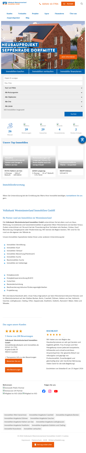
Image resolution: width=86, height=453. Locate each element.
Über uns (73, 14)
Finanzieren (59, 14)
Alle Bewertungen (14, 370)
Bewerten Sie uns (13, 361)
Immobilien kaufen (15, 71)
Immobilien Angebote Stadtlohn (16, 425)
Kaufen (9, 14)
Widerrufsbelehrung (56, 440)
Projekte (35, 14)
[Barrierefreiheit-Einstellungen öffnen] (82, 139)
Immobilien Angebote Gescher (42, 418)
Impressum (26, 440)
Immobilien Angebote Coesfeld (41, 415)
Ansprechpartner (13, 18)
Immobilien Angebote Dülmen (16, 418)
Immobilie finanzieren (70, 71)
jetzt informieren (68, 57)
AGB (45, 440)
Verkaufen (22, 14)
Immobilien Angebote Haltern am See (18, 422)
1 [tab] (40, 60)
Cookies (65, 436)
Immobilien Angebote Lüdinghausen (50, 422)
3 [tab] (45, 60)
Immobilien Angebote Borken (67, 415)
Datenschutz (37, 440)
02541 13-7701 (50, 4)
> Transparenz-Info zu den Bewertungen (20, 357)
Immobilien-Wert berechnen (15, 415)
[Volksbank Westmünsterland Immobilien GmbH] (14, 3)
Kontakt (70, 4)
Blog (27, 18)
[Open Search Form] (80, 4)
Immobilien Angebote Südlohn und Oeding (48, 425)
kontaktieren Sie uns (74, 196)
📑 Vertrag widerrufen (43, 445)
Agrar (46, 14)
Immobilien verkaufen (43, 71)
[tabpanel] (43, 45)
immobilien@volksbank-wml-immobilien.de (22, 345)
